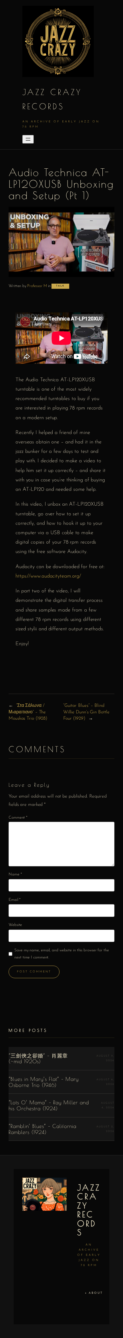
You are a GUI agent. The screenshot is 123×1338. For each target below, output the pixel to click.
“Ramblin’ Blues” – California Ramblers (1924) (42, 1129)
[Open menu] (28, 139)
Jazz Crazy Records (89, 1210)
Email (15, 900)
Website (15, 925)
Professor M (37, 286)
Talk (60, 286)
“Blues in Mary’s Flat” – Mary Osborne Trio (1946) (44, 1082)
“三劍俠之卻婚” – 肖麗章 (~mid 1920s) (38, 1058)
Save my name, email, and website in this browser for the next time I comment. (61, 954)
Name (15, 874)
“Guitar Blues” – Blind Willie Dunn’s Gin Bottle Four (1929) (86, 712)
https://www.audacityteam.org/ (48, 576)
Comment (18, 818)
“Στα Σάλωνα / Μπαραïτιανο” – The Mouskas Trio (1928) (28, 712)
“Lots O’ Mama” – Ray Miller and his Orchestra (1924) (49, 1105)
